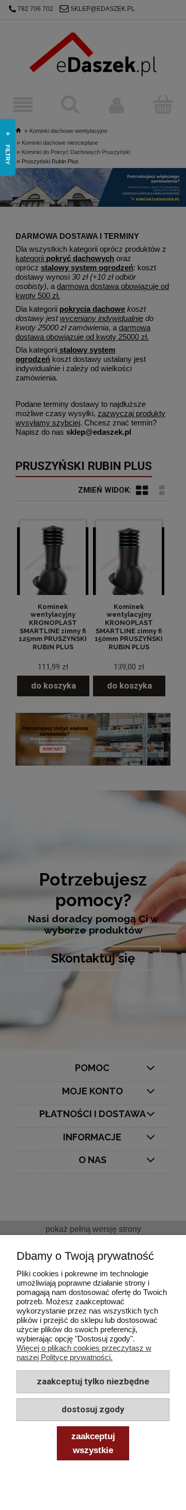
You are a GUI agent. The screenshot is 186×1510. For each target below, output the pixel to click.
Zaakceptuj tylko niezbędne (93, 1381)
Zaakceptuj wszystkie (93, 1442)
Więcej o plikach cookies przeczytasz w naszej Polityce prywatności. (84, 1353)
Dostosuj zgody (93, 1409)
